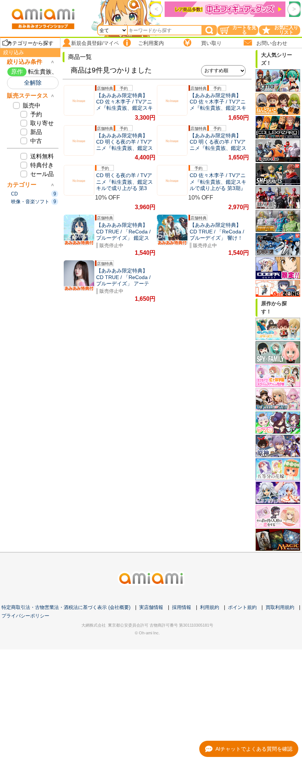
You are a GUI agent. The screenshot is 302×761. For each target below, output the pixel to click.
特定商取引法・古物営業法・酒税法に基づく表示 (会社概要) (65, 607)
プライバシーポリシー (25, 616)
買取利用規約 (280, 607)
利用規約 (209, 607)
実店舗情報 (151, 607)
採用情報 (181, 607)
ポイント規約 (242, 607)
